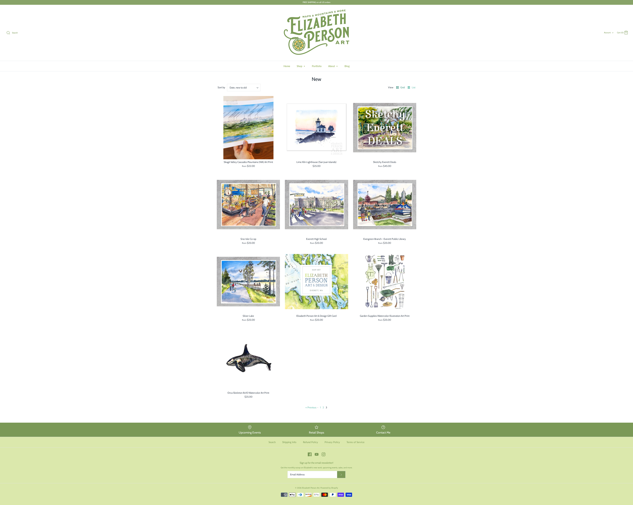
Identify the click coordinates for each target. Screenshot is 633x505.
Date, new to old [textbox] (238, 87)
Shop (301, 66)
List (413, 87)
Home (287, 66)
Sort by (221, 87)
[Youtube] (316, 454)
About (333, 66)
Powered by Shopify (329, 488)
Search (272, 442)
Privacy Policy (332, 442)
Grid (402, 87)
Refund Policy (310, 442)
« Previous (310, 407)
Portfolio (317, 66)
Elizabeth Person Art (310, 488)
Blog (347, 66)
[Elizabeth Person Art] (316, 32)
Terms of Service (355, 442)
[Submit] (341, 474)
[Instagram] (323, 454)
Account (607, 32)
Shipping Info (289, 442)
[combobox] (244, 87)
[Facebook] (310, 454)
